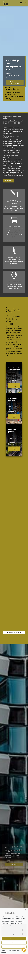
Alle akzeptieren (14, 938)
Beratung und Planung (14, 202)
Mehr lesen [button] (14, 416)
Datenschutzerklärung (14, 950)
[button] (24, 950)
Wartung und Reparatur (14, 282)
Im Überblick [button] (8, 180)
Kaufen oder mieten (14, 226)
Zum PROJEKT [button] (14, 864)
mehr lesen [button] (14, 385)
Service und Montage (14, 257)
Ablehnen (14, 943)
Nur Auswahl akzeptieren (14, 947)
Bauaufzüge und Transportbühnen (14, 65)
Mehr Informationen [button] (14, 82)
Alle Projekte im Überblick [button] (14, 632)
